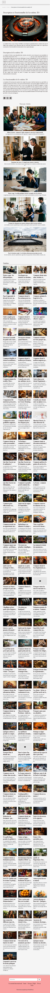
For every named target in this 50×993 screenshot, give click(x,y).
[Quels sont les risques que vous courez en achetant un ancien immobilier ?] (25, 622)
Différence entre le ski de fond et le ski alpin (39, 774)
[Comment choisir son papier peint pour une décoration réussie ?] (25, 643)
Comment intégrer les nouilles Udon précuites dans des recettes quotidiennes (9, 382)
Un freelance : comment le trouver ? (24, 442)
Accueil (3, 7)
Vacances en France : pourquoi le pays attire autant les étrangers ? (10, 588)
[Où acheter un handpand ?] (25, 601)
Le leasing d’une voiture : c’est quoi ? (9, 670)
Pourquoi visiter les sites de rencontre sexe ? (40, 588)
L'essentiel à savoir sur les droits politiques (9, 962)
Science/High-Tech (32, 984)
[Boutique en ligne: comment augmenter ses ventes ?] (40, 726)
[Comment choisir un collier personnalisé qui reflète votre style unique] (10, 436)
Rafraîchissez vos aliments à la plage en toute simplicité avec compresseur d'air (24, 527)
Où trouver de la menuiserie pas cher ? (24, 942)
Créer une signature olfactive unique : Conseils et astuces (39, 319)
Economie (12, 983)
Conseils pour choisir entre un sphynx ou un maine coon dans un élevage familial (39, 403)
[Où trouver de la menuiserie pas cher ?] (25, 935)
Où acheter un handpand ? (22, 608)
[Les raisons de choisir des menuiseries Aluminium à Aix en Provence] (40, 539)
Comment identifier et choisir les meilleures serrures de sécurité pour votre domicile (9, 361)
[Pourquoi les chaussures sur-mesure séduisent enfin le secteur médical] (25, 209)
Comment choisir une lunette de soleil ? (9, 942)
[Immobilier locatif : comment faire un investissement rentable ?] (40, 622)
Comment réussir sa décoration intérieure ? (40, 442)
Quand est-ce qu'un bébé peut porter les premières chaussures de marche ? (24, 569)
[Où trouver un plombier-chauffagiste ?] (25, 539)
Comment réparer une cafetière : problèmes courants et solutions (9, 547)
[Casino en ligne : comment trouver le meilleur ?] (25, 831)
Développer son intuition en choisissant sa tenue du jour (25, 277)
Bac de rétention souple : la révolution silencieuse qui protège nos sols (25, 253)
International (18, 983)
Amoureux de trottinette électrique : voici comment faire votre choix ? (39, 923)
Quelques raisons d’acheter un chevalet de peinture (39, 943)
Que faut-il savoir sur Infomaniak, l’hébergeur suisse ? (9, 485)
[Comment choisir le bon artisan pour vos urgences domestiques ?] (25, 290)
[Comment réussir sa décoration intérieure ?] (40, 436)
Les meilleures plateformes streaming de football (24, 734)
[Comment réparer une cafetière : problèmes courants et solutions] (10, 539)
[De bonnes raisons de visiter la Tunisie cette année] (25, 767)
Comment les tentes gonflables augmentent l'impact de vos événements (9, 423)
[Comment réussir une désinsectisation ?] (10, 893)
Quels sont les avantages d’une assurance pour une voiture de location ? (24, 672)
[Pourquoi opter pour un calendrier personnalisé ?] (40, 705)
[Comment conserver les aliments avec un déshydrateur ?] (40, 498)
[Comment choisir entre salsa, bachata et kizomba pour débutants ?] (40, 270)
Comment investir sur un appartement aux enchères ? (9, 526)
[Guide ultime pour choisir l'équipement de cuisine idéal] (40, 373)
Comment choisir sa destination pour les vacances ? (9, 860)
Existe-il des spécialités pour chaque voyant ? (38, 839)
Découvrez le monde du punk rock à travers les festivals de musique (9, 340)
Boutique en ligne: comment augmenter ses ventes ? (39, 734)
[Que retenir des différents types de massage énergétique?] (10, 914)
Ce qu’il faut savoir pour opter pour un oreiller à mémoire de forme (9, 652)
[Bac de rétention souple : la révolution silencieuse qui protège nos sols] (25, 239)
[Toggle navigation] (4, 2)
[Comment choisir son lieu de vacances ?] (10, 788)
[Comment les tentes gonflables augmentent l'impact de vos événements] (10, 415)
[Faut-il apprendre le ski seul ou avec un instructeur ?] (10, 290)
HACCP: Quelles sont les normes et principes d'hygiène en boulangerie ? (10, 881)
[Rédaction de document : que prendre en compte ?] (10, 810)
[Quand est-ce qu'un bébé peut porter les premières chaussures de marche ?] (25, 560)
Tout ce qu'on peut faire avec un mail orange (23, 901)
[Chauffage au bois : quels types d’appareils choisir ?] (10, 601)
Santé (24, 983)
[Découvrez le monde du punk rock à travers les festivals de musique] (10, 332)
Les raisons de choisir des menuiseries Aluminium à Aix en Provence (39, 548)
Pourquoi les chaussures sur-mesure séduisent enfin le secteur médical (25, 223)
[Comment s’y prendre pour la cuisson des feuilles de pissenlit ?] (25, 477)
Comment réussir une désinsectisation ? (9, 900)
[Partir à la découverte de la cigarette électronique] (40, 810)
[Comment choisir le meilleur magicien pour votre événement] (40, 353)
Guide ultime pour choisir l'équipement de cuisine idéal (40, 381)
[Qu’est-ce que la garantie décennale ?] (10, 622)
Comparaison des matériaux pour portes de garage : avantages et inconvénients (9, 403)
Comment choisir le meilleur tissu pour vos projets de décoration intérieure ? (24, 320)
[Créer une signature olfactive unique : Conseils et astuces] (40, 311)
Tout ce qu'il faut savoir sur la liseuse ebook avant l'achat (39, 526)
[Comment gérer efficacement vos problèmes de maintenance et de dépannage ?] (10, 498)
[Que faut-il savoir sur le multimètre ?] (10, 456)
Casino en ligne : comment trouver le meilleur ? (24, 839)
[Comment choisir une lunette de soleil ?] (10, 935)
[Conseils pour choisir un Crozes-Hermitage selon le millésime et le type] (25, 394)
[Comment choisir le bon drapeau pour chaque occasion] (25, 415)
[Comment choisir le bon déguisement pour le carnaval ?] (40, 560)
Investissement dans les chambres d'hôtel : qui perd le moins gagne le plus (25, 861)
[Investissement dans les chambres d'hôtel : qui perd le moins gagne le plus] (25, 852)
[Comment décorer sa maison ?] (40, 788)
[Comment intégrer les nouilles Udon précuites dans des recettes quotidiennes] (10, 373)
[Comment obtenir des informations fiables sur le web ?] (10, 684)
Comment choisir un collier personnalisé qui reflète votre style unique (9, 444)
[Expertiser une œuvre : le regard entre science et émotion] (25, 148)
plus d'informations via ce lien (23, 57)
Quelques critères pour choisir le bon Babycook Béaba (25, 922)
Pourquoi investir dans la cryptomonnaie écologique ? (40, 671)
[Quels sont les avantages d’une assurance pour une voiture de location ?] (25, 664)
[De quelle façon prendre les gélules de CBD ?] (10, 831)
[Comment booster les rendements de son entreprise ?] (25, 684)
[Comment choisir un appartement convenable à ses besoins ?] (10, 705)
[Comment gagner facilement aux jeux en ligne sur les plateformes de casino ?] (25, 873)
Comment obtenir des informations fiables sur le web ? (9, 692)
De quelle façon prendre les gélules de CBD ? (9, 839)
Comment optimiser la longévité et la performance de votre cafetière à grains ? (39, 299)
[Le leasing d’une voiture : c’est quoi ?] (10, 664)
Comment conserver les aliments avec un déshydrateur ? (39, 505)
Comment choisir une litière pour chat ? (24, 817)
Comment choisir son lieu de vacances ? (9, 795)
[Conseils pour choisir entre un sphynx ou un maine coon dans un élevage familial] (40, 394)
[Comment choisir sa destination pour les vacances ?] (10, 852)
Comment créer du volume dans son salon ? (9, 775)
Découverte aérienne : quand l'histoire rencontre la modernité (25, 339)
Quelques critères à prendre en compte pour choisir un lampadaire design (8, 735)
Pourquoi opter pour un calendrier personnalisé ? (39, 713)
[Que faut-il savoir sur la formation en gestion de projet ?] (25, 456)
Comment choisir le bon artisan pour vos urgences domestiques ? (24, 299)
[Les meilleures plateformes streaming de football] (25, 726)
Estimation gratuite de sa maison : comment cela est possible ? (39, 609)
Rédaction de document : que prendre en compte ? (9, 818)
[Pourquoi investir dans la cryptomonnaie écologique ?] (40, 664)
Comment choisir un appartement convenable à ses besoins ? (9, 714)
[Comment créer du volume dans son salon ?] (10, 767)
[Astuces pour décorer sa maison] (40, 873)
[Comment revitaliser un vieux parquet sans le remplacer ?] (40, 332)
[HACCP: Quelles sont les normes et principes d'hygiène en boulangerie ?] (10, 873)
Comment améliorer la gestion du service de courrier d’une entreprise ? (39, 465)
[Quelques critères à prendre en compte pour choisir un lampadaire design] (10, 726)
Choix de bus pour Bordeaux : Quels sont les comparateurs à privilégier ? (24, 714)
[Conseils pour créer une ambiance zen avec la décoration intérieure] (25, 373)
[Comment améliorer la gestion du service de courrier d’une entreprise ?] (40, 456)
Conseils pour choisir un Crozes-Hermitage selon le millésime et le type (25, 403)
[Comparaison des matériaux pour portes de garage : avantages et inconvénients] (10, 394)
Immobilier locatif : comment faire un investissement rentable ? (40, 631)
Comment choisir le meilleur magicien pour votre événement (40, 360)
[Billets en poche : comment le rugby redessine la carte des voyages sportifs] (25, 118)
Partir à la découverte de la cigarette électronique (39, 818)
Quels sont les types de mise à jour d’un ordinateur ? (40, 754)
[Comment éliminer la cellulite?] (25, 581)
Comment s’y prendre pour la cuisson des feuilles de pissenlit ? (24, 485)
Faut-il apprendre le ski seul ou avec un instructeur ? (9, 298)
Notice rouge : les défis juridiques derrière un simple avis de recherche (25, 193)
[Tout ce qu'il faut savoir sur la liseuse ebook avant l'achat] (40, 519)
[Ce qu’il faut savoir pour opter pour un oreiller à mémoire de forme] (10, 643)
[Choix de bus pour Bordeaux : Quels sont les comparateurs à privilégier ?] (25, 705)
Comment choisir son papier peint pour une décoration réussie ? (24, 651)
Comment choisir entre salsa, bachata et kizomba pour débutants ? (40, 278)
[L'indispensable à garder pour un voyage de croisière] (25, 788)
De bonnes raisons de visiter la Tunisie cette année (24, 775)
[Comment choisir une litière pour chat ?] (25, 810)
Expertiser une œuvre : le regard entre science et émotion (25, 162)
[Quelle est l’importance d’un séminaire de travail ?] (40, 852)
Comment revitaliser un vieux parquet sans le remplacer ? (39, 339)
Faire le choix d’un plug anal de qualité (24, 753)
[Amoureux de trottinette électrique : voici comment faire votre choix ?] (40, 914)
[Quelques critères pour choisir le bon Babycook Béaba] (25, 914)
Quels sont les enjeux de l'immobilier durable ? (24, 505)
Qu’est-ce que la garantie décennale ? (9, 629)
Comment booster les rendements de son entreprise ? (24, 692)
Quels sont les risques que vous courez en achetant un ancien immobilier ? (24, 631)
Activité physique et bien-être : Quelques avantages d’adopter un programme (40, 902)
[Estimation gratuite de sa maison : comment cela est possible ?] (40, 601)
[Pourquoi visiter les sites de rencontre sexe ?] (40, 581)
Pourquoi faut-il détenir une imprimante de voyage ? (9, 755)
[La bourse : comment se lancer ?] (40, 477)
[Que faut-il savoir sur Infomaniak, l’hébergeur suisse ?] (10, 477)
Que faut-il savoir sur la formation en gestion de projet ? (25, 464)
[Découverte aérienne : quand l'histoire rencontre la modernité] (25, 332)
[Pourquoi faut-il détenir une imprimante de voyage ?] (10, 747)
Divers (8, 7)
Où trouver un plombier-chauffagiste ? (24, 547)
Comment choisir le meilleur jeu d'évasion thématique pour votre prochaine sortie (24, 361)
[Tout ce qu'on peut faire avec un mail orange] (25, 893)
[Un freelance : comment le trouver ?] (25, 436)
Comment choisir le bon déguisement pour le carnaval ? (39, 568)
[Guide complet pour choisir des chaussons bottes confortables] (10, 311)
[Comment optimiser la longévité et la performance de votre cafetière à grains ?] (40, 290)
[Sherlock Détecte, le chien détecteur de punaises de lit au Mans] (40, 415)
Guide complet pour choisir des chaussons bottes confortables (9, 319)
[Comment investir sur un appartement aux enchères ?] (10, 519)
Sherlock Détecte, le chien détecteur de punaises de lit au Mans (39, 423)
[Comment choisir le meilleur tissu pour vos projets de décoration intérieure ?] (25, 311)
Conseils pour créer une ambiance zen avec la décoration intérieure (25, 382)
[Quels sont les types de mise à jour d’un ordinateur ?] (40, 747)
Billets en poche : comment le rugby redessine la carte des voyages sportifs (25, 132)
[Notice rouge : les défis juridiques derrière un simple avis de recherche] (25, 179)
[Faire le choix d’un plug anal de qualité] (25, 747)
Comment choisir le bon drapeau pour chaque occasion (24, 422)
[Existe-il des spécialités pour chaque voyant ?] (40, 831)
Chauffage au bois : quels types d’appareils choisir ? (9, 609)
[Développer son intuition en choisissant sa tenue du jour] (25, 270)
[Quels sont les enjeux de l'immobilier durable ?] (25, 498)
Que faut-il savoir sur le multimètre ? (9, 463)
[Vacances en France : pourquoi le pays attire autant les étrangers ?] (10, 581)
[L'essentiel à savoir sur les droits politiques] (10, 956)
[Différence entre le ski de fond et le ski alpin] (40, 767)
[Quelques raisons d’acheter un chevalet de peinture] (40, 935)
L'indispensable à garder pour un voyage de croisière (24, 796)
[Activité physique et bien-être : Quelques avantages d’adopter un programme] (40, 893)
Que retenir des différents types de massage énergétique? (9, 922)
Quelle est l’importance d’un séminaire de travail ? (39, 860)
